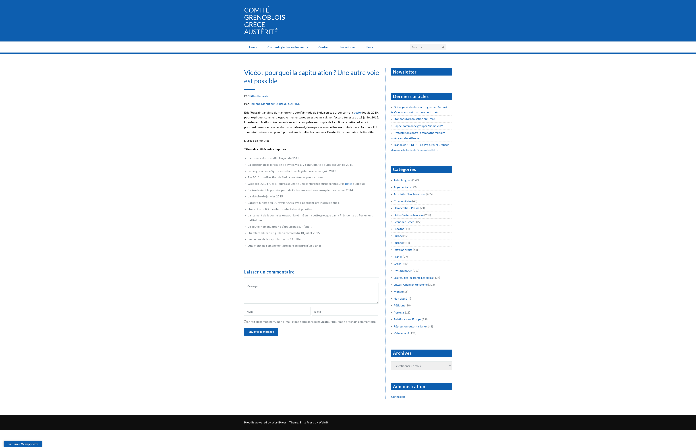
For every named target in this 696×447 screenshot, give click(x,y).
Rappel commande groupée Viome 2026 (418, 126)
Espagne (399, 228)
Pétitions (399, 305)
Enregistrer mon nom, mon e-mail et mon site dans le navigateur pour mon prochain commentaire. (311, 321)
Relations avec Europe (407, 319)
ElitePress (307, 422)
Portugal (399, 312)
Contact (324, 47)
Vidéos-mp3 (401, 333)
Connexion (398, 396)
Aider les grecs (403, 180)
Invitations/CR (403, 270)
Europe (398, 235)
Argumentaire (402, 187)
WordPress (279, 422)
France (398, 256)
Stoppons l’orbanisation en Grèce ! (415, 118)
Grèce (397, 263)
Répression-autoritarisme (410, 326)
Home (253, 47)
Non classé (400, 298)
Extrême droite (403, 249)
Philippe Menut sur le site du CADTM (274, 103)
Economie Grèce (404, 222)
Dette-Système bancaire (409, 215)
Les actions (348, 47)
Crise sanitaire (403, 201)
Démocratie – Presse (406, 208)
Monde (398, 291)
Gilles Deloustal (259, 96)
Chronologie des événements (288, 47)
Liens (369, 47)
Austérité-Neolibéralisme (409, 194)
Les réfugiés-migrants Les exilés (413, 277)
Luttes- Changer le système (411, 284)
